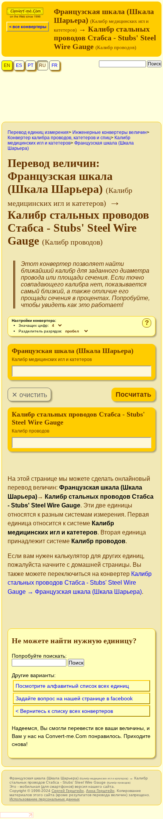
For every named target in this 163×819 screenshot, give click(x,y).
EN (7, 65)
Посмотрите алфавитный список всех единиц (72, 686)
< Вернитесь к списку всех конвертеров (64, 711)
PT (30, 65)
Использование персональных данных (44, 799)
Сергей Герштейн (68, 791)
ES (19, 65)
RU (42, 65)
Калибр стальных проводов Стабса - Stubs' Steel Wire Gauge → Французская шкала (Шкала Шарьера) (80, 583)
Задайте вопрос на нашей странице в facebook (74, 698)
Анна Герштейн (100, 791)
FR (55, 65)
